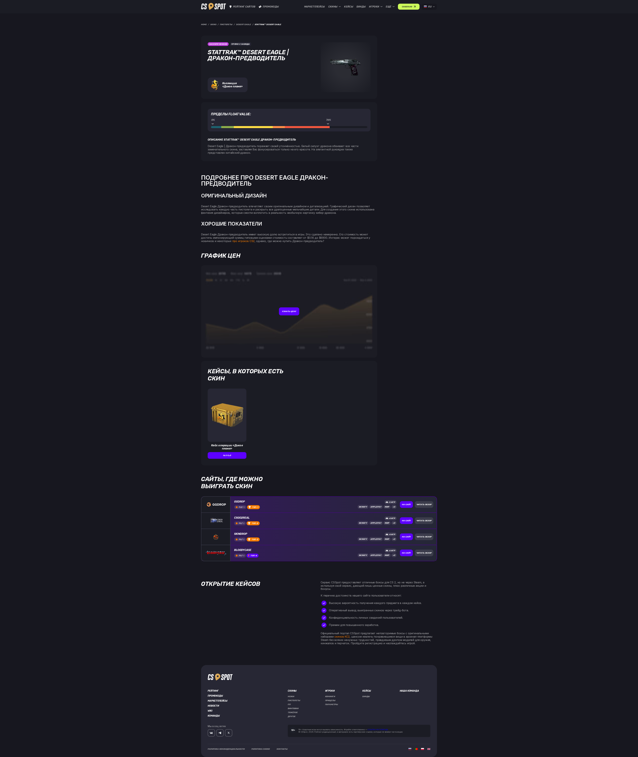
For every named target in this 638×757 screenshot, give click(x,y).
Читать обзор (424, 504)
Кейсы (348, 6)
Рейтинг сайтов (244, 6)
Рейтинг (213, 691)
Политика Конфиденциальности (226, 749)
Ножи (291, 696)
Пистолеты (294, 700)
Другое (292, 716)
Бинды (361, 6)
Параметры (331, 704)
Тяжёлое (293, 712)
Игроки (374, 6)
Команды (214, 716)
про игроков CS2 (243, 241)
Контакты (282, 749)
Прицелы (330, 700)
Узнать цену (289, 311)
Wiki (210, 711)
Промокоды (271, 6)
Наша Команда (409, 691)
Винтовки (293, 708)
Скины (333, 6)
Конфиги (330, 696)
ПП (289, 704)
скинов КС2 (342, 636)
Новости (213, 706)
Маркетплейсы (314, 6)
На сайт (406, 504)
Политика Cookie (260, 749)
